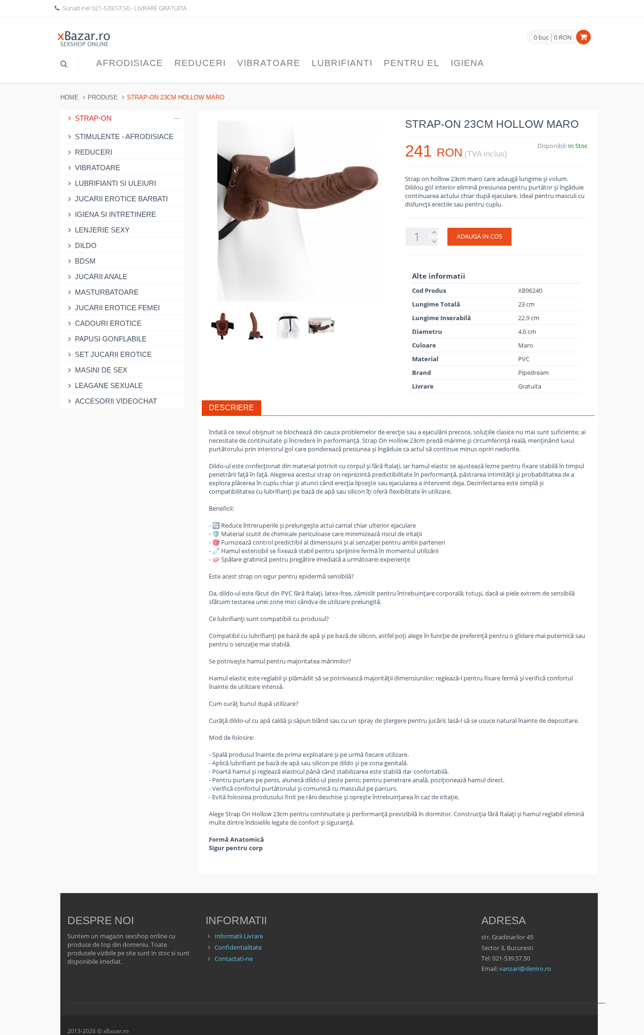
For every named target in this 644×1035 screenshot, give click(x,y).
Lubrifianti (342, 63)
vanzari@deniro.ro (525, 968)
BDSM (85, 261)
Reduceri (200, 63)
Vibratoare (268, 63)
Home (69, 97)
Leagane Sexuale (109, 385)
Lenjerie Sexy (102, 230)
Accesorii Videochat (116, 401)
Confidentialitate (238, 947)
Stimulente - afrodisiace (124, 136)
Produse (103, 97)
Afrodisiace (129, 63)
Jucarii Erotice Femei (117, 308)
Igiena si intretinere (115, 214)
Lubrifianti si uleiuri (115, 183)
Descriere (231, 408)
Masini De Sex (101, 370)
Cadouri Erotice (108, 323)
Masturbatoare (107, 292)
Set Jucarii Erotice (113, 354)
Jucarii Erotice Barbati (121, 199)
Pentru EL (411, 63)
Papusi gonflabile (111, 339)
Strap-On (93, 118)
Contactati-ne (234, 958)
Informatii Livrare (239, 936)
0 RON (563, 37)
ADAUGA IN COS (479, 236)
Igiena (467, 63)
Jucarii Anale (101, 277)
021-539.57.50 (111, 8)
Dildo (86, 245)
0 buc (541, 37)
